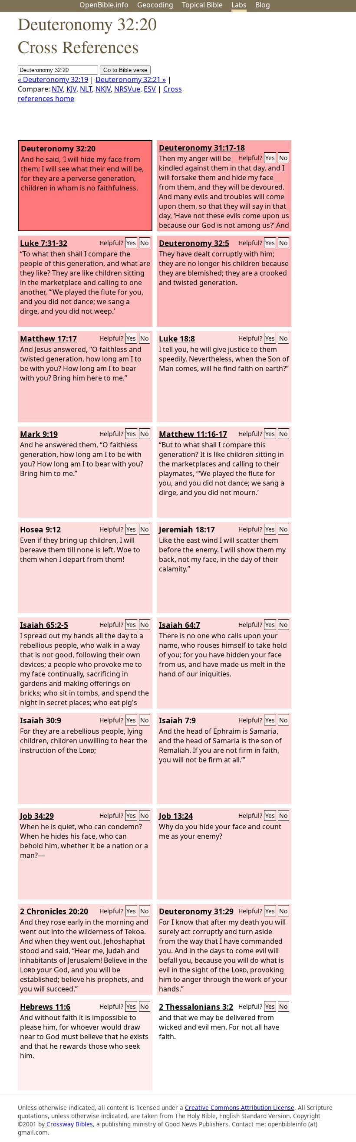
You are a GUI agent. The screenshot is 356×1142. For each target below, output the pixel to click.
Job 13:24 (176, 816)
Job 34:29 (37, 816)
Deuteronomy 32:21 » (131, 79)
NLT (86, 89)
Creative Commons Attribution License (239, 1107)
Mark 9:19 (39, 434)
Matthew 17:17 (48, 338)
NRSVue (127, 89)
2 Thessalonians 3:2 (196, 1006)
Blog (262, 5)
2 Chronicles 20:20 (54, 911)
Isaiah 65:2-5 (44, 625)
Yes (270, 158)
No (283, 158)
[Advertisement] (268, 79)
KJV (71, 89)
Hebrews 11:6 (45, 1006)
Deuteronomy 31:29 (196, 911)
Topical (202, 5)
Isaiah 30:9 (40, 720)
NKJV (103, 89)
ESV (150, 89)
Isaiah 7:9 (177, 720)
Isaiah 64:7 (179, 625)
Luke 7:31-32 (43, 243)
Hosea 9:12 (40, 529)
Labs (239, 5)
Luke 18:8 (177, 338)
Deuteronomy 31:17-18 (202, 147)
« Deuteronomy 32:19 (53, 79)
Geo (155, 5)
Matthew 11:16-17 (193, 434)
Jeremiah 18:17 (187, 529)
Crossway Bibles (69, 1124)
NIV (57, 89)
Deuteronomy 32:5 (194, 243)
